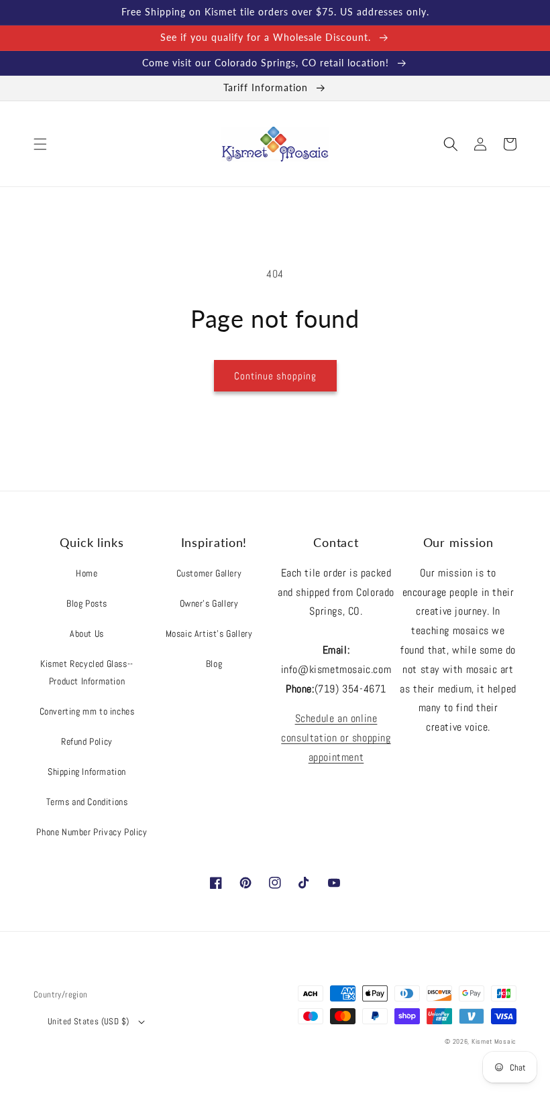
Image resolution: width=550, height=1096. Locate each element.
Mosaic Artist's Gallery (209, 633)
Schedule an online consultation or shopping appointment (335, 737)
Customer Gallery (209, 573)
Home (86, 573)
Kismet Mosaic (494, 1041)
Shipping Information (87, 772)
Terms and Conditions (87, 802)
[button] (40, 144)
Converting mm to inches (87, 711)
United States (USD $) (88, 1021)
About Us (87, 633)
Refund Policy (87, 741)
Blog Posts (86, 603)
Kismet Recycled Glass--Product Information (86, 672)
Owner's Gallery (209, 603)
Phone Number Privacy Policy (91, 832)
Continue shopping (275, 375)
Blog (214, 664)
